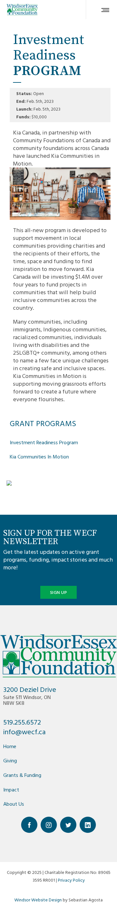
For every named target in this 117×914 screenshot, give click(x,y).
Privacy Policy (71, 879)
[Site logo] (22, 9)
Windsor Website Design (38, 899)
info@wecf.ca (24, 731)
